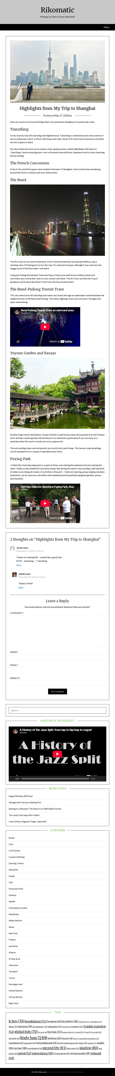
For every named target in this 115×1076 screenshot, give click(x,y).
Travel (12, 978)
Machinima (14, 914)
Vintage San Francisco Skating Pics (25, 802)
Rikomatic (57, 10)
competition (96, 1022)
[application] (57, 753)
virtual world (62, 1053)
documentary (40, 1026)
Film (11, 882)
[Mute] (98, 778)
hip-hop (55, 1031)
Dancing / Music (16, 863)
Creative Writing (17, 857)
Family (12, 876)
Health (12, 901)
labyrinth (14, 1038)
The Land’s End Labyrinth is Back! (24, 815)
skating (89, 1048)
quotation (13, 946)
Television (13, 965)
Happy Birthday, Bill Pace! (21, 796)
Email (14, 665)
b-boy (16, 1021)
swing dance (42, 1053)
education (55, 1026)
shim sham (73, 1048)
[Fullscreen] (102, 778)
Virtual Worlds (15, 997)
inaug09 (80, 1032)
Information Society (18, 908)
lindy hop (33, 1037)
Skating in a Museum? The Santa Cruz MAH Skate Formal (35, 808)
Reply (18, 565)
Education (13, 869)
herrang (42, 1032)
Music (11, 927)
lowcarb (67, 1038)
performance (71, 1043)
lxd (76, 1038)
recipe (20, 1048)
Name (14, 652)
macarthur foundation (89, 1038)
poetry (83, 1043)
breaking (54, 1021)
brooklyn (70, 1021)
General (12, 895)
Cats (11, 844)
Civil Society (14, 850)
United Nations (16, 990)
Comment (17, 613)
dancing (25, 1026)
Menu (106, 27)
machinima (16, 1042)
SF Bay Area (14, 959)
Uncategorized (15, 984)
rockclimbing (34, 1048)
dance (13, 1026)
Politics (12, 939)
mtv (60, 1043)
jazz (88, 1032)
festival (66, 1027)
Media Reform (15, 920)
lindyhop (54, 1038)
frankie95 (77, 1026)
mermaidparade (46, 1042)
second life (54, 1048)
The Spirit (13, 971)
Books (12, 837)
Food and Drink (16, 888)
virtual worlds (80, 1053)
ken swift (96, 1032)
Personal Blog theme (75, 1072)
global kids (26, 1031)
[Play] (12, 778)
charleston (84, 1022)
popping (92, 1043)
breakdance (36, 1021)
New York (13, 933)
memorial (29, 1043)
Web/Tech (13, 1003)
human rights (68, 1032)
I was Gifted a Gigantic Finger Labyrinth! (28, 821)
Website (15, 678)
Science (12, 952)
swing (24, 1053)
